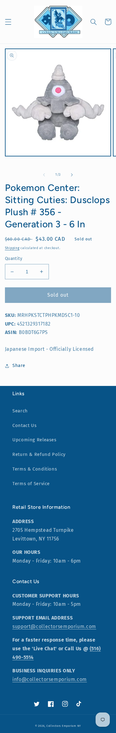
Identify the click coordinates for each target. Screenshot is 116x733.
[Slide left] (44, 175)
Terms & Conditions (34, 469)
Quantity (13, 258)
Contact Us (24, 425)
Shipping (12, 248)
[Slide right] (72, 175)
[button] (8, 22)
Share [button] (18, 365)
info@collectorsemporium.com (49, 679)
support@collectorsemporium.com (54, 626)
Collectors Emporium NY (63, 725)
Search (20, 411)
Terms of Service (31, 483)
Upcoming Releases (34, 440)
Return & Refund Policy (39, 454)
